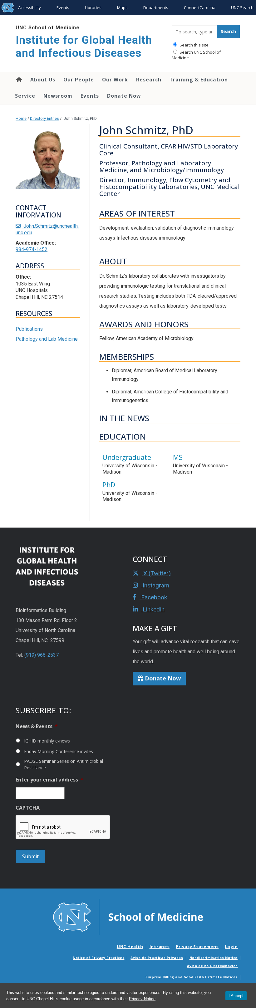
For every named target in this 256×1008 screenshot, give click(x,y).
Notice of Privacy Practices (98, 958)
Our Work (115, 79)
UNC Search (242, 7)
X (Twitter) (156, 573)
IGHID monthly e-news (47, 741)
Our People (78, 79)
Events (63, 7)
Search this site (194, 45)
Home (18, 79)
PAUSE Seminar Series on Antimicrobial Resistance (63, 764)
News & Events (37, 726)
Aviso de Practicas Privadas (156, 958)
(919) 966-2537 (41, 655)
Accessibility (29, 7)
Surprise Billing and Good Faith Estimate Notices (191, 977)
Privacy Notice (142, 998)
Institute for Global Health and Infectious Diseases (84, 47)
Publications (29, 329)
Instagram (155, 585)
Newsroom (57, 95)
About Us (42, 79)
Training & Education (199, 79)
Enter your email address (49, 780)
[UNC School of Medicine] (128, 916)
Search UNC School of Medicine (196, 55)
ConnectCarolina (199, 7)
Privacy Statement (197, 946)
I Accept (236, 995)
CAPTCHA (28, 808)
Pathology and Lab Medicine (47, 339)
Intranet (160, 946)
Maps (122, 7)
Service (25, 95)
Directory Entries (44, 118)
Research (148, 79)
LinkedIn (153, 609)
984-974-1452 (31, 249)
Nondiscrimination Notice (214, 958)
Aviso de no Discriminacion (212, 966)
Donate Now (124, 95)
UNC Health (130, 946)
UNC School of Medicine (48, 28)
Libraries (93, 7)
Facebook (153, 597)
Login (231, 946)
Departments (155, 7)
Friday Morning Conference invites (58, 751)
